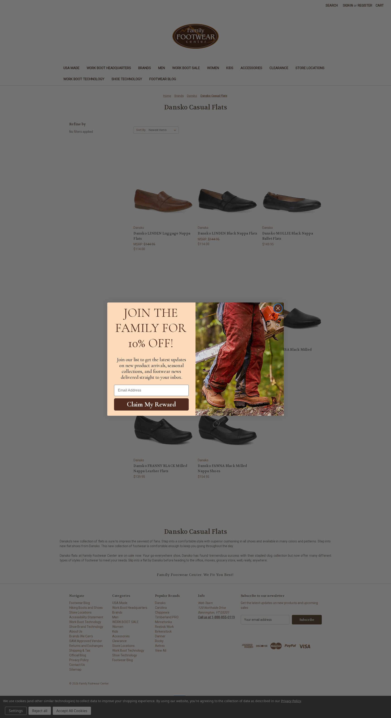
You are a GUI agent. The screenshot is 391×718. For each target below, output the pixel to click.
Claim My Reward (151, 404)
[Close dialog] (278, 308)
